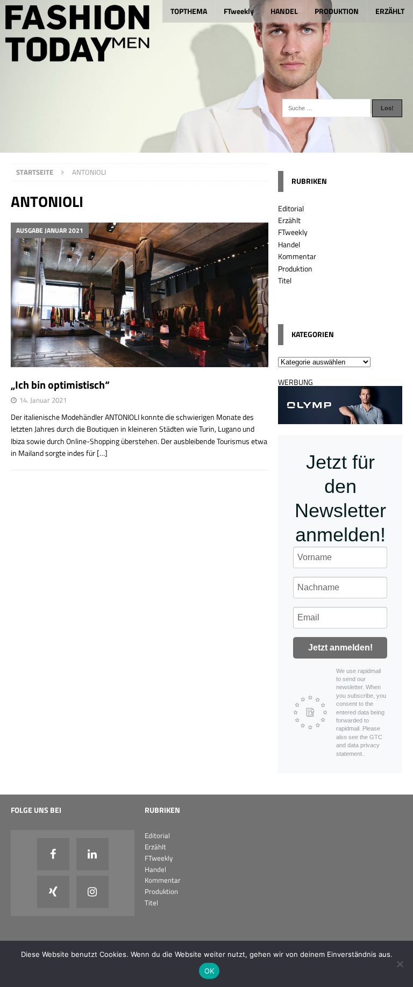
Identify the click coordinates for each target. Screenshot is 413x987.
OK (209, 971)
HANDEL (284, 11)
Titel (284, 280)
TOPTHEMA (188, 11)
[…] (102, 453)
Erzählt (289, 220)
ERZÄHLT (389, 11)
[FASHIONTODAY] (206, 146)
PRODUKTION (337, 11)
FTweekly (239, 11)
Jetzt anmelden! (340, 647)
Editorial (291, 208)
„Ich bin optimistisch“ (60, 384)
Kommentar (297, 256)
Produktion (295, 268)
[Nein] (399, 964)
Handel (289, 244)
